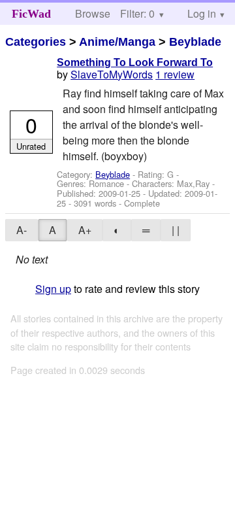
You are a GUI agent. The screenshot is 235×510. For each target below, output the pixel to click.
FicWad (31, 13)
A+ (84, 229)
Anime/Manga (117, 41)
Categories (35, 41)
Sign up (53, 288)
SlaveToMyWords (111, 74)
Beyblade (195, 41)
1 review (175, 74)
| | (176, 229)
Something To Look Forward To (135, 62)
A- (21, 229)
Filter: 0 (137, 13)
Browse (92, 13)
